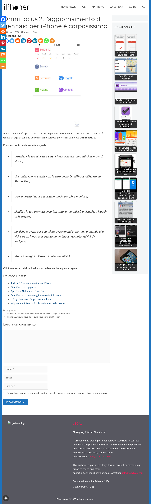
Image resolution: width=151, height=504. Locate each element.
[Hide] (1, 72)
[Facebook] (3, 19)
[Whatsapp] (46, 40)
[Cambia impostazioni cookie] (6, 498)
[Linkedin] (23, 40)
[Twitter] (11, 40)
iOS (84, 7)
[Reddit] (17, 40)
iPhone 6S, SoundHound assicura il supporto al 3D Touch (33, 317)
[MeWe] (34, 40)
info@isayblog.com (100, 456)
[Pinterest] (29, 40)
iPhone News (67, 7)
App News (98, 7)
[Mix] (40, 40)
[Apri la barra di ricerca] (143, 7)
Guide (133, 7)
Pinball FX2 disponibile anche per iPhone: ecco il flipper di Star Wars (38, 313)
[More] (52, 40)
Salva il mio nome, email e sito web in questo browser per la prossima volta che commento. (56, 393)
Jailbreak (116, 7)
